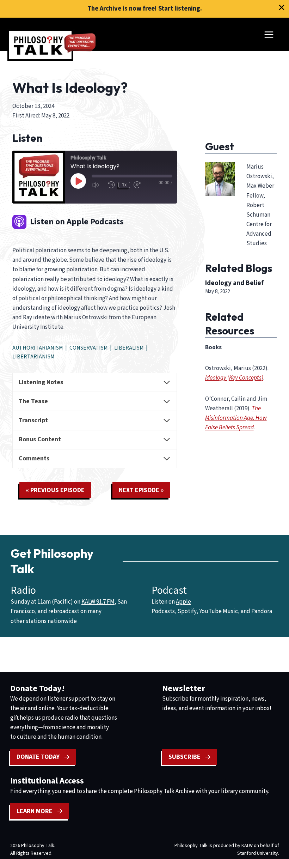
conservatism (88, 348)
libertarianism (33, 357)
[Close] (281, 7)
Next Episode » (141, 490)
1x (124, 184)
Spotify (187, 611)
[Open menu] (268, 34)
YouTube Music (218, 611)
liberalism (129, 348)
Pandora (261, 611)
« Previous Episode (55, 490)
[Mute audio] (98, 185)
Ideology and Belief (234, 283)
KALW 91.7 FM (98, 602)
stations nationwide (51, 621)
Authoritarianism (37, 348)
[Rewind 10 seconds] (111, 185)
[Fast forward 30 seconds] (140, 185)
